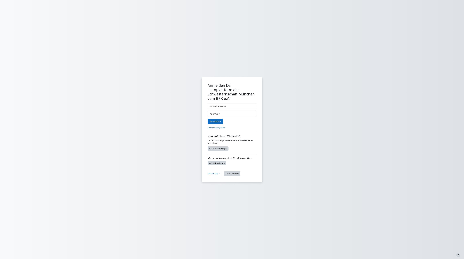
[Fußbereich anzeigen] (458, 255)
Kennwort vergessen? (216, 127)
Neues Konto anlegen (218, 148)
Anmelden (215, 121)
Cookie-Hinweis (232, 173)
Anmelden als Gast (217, 163)
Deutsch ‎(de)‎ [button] (213, 173)
